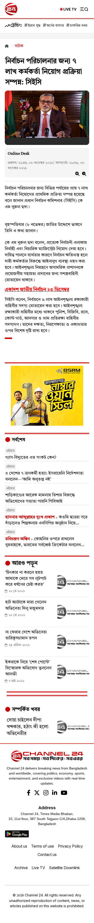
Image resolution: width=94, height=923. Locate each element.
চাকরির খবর (78, 26)
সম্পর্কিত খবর (25, 709)
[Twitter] (37, 793)
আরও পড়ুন (24, 563)
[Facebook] (28, 793)
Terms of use (42, 846)
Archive (21, 867)
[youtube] (64, 793)
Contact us (47, 854)
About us (19, 846)
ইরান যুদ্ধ (34, 26)
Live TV (38, 867)
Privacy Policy (70, 846)
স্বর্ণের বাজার (55, 26)
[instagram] (45, 793)
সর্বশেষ (18, 440)
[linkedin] (54, 793)
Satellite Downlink (64, 867)
